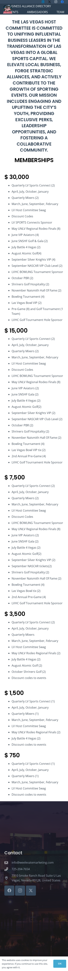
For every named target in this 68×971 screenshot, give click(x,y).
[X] (31, 891)
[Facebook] (9, 891)
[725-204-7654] (8, 869)
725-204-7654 (21, 869)
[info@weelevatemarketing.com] (8, 862)
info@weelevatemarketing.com (33, 863)
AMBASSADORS (37, 12)
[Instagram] (20, 891)
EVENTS (13, 12)
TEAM (60, 12)
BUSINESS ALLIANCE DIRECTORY (29, 6)
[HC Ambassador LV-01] (7, 9)
